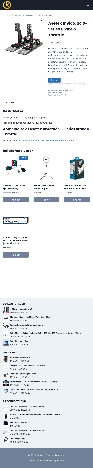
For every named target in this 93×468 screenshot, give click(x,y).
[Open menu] (88, 5)
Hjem (5, 15)
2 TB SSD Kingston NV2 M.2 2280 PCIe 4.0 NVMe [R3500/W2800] (15, 240)
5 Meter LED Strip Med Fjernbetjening (14, 187)
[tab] (11, 102)
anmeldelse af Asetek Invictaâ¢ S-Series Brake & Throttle (46, 140)
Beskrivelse (11, 103)
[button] (41, 21)
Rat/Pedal (13, 15)
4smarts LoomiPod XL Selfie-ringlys (45, 187)
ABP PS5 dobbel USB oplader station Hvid (75, 187)
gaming (55, 95)
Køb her (54, 80)
